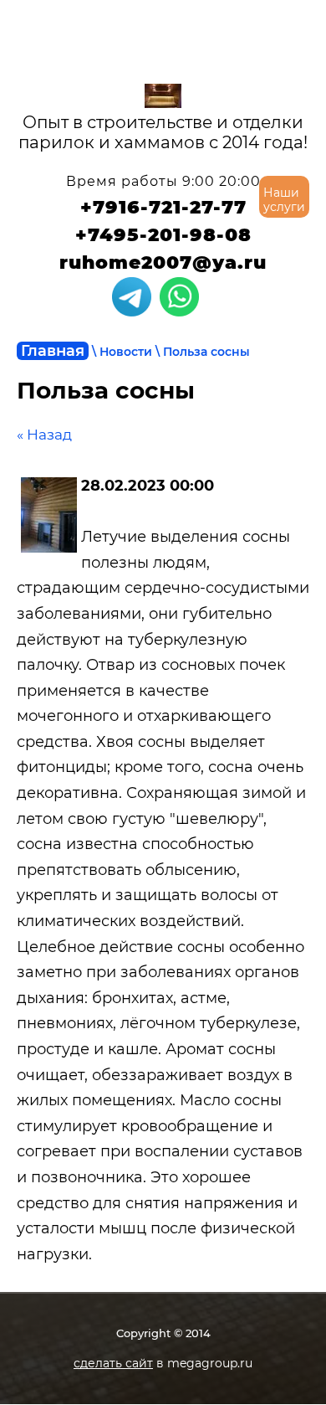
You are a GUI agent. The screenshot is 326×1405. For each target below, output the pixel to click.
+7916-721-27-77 (163, 207)
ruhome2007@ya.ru (163, 262)
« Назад (44, 434)
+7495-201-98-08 (163, 235)
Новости (125, 351)
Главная (52, 351)
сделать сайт (113, 1363)
